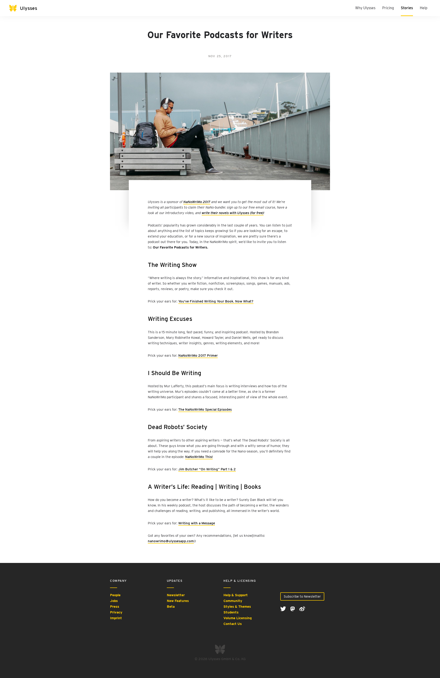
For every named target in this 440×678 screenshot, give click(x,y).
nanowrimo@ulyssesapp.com (171, 541)
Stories (407, 8)
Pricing (388, 8)
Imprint (116, 618)
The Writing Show (172, 264)
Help (423, 8)
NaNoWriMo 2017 (196, 202)
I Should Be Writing (174, 372)
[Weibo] (302, 609)
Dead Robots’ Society (177, 426)
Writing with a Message (196, 523)
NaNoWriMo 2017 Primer (198, 355)
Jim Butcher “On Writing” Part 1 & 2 (207, 469)
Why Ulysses (365, 8)
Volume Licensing (237, 618)
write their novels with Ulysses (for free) (233, 213)
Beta (171, 607)
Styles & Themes (237, 607)
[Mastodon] (293, 609)
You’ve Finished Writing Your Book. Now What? (215, 301)
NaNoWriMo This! (199, 457)
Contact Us (232, 624)
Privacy (116, 612)
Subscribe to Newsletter (302, 596)
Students (231, 612)
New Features (178, 601)
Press (114, 607)
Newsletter (176, 595)
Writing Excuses (170, 318)
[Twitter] (283, 609)
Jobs (114, 601)
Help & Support (235, 595)
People (115, 595)
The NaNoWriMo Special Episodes (205, 409)
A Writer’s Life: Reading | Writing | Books (204, 486)
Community (232, 601)
